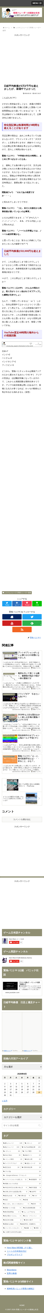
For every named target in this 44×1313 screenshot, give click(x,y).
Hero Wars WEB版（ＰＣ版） (20, 1248)
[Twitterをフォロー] (32, 616)
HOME (22, 1305)
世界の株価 (12, 1273)
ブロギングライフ (14, 1255)
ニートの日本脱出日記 (16, 1251)
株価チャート (7, 1050)
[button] (39, 1125)
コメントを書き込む (22, 819)
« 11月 (4, 1101)
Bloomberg (11, 1270)
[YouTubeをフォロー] (12, 623)
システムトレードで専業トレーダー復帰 (18, 592)
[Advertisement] (22, 58)
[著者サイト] (12, 616)
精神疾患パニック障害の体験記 (20, 1289)
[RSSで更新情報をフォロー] (22, 629)
